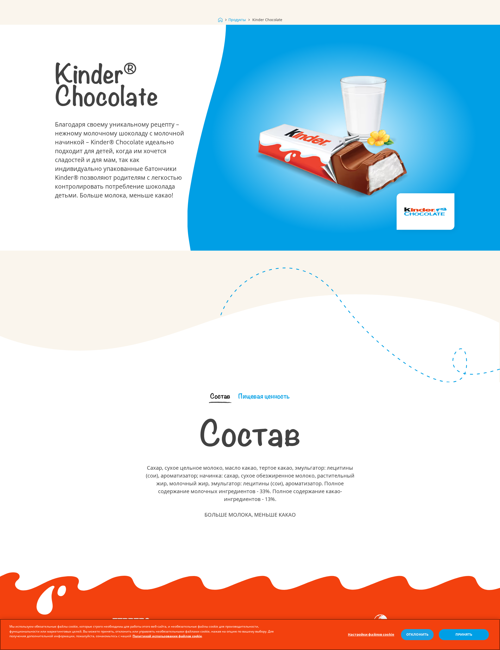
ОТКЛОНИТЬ (417, 634)
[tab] (220, 396)
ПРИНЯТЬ (463, 634)
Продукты (237, 19)
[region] (250, 634)
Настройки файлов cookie (371, 634)
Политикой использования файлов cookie (167, 636)
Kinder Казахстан (220, 19)
